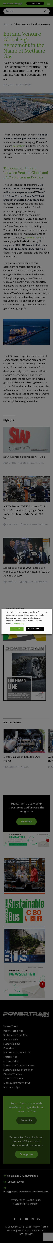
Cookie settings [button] (34, 628)
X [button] (46, 612)
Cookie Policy (18, 623)
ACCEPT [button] (16, 628)
